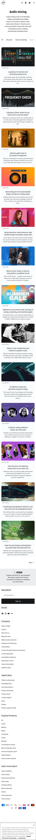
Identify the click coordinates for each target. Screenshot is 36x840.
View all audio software (8, 758)
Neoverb (3, 741)
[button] (2, 39)
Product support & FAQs (8, 708)
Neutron (3, 727)
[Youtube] (9, 613)
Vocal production (6, 795)
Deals (3, 701)
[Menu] (34, 3)
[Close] (34, 825)
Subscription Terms (7, 661)
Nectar (3, 731)
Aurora (3, 738)
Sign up (18, 601)
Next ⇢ (31, 562)
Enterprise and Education (9, 643)
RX (2, 720)
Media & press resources (8, 640)
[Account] (26, 3)
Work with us (5, 633)
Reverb (3, 792)
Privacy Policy (12, 838)
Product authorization (8, 680)
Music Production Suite (8, 748)
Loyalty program (6, 697)
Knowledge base (6, 683)
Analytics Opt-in (6, 667)
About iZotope (5, 626)
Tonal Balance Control (8, 744)
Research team (6, 636)
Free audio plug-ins (7, 687)
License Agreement (7, 654)
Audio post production (8, 778)
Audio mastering (21, 40)
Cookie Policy (22, 838)
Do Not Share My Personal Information (13, 650)
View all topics (5, 799)
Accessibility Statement (8, 657)
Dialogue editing (6, 785)
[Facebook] (2, 613)
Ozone (3, 724)
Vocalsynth (4, 734)
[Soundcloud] (12, 613)
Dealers (3, 704)
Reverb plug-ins (6, 755)
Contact (3, 629)
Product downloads (7, 690)
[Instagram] (5, 613)
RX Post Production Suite (9, 751)
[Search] (22, 3)
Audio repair (5, 781)
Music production (6, 788)
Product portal (5, 694)
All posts (9, 40)
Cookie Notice (5, 647)
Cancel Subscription (7, 664)
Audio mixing (5, 774)
